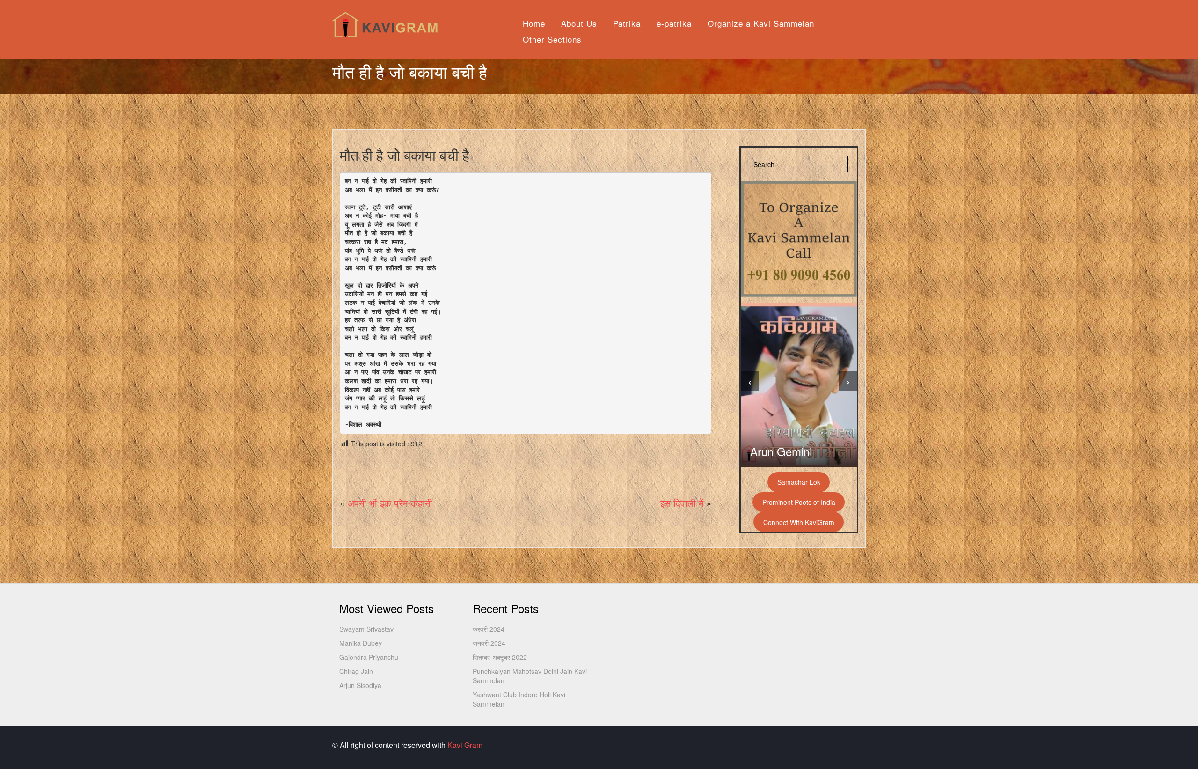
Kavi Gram (464, 744)
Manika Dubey (360, 643)
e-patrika (674, 23)
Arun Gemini (781, 451)
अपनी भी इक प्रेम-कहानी (390, 503)
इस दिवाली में (681, 503)
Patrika (627, 23)
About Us (579, 23)
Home (534, 23)
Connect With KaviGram (798, 522)
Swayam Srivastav (366, 629)
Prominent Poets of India (798, 502)
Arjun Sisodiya (360, 685)
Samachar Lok (798, 482)
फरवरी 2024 (488, 629)
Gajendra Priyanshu (368, 657)
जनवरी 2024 (489, 643)
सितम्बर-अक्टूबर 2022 (500, 657)
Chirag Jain (356, 671)
